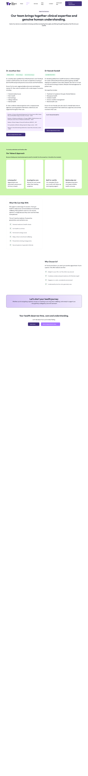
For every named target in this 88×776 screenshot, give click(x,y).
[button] (15, 134)
